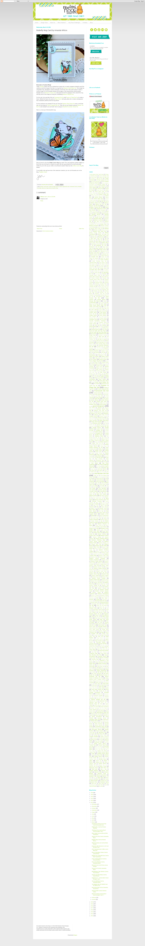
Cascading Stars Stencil (95, 269)
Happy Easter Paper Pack (101, 419)
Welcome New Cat (103, 764)
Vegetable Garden (93, 759)
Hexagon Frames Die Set (94, 438)
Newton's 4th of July (93, 535)
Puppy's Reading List (99, 640)
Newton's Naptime (95, 575)
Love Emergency (103, 487)
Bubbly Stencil (103, 249)
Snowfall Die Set (103, 690)
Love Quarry (92, 489)
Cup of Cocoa (103, 319)
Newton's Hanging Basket (101, 564)
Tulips (93, 753)
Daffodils (104, 325)
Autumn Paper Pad (98, 198)
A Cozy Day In (94, 177)
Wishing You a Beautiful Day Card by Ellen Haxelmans (100, 856)
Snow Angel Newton (103, 685)
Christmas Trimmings (93, 295)
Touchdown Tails (98, 742)
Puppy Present (100, 637)
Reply (41, 200)
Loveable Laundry (102, 489)
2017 (92, 907)
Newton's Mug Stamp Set (70, 88)
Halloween (100, 407)
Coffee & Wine (101, 302)
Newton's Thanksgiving (103, 593)
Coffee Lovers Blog (77, 165)
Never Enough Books (104, 515)
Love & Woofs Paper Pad (102, 484)
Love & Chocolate (100, 481)
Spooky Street (100, 711)
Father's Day (104, 363)
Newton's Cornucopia (97, 554)
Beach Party (96, 213)
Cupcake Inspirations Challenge (97, 320)
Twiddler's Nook (43, 172)
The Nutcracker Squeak (104, 737)
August (93, 812)
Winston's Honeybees (101, 775)
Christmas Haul (103, 285)
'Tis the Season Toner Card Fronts (96, 174)
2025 (92, 794)
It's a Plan (98, 466)
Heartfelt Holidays (98, 431)
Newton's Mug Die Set (68, 94)
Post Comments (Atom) (48, 231)
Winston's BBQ (98, 772)
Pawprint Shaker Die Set (95, 613)
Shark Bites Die (100, 666)
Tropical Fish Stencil (102, 750)
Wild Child (94, 769)
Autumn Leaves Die (104, 194)
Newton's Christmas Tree (94, 552)
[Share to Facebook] (61, 184)
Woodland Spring (104, 782)
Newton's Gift (100, 562)
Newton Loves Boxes (101, 526)
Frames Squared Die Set (53, 105)
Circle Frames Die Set (99, 297)
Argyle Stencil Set (99, 188)
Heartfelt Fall (99, 430)
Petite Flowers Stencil (99, 618)
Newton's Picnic (105, 579)
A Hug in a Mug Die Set (96, 178)
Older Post (81, 228)
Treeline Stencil (98, 747)
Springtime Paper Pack (94, 719)
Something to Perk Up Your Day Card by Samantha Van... (99, 824)
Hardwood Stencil (97, 423)
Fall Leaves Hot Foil (99, 353)
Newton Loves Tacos (94, 531)
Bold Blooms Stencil (96, 244)
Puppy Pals (100, 636)
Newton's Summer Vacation (102, 591)
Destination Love (92, 336)
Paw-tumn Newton (103, 612)
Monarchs (44, 188)
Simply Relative (99, 669)
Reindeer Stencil (101, 646)
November (94, 806)
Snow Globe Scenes (104, 688)
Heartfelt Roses (98, 434)
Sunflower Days (105, 727)
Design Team (44, 22)
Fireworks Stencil (99, 370)
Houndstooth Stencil (100, 460)
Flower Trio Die (93, 380)
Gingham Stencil (93, 404)
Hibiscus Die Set (105, 438)
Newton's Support (96, 592)
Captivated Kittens (93, 262)
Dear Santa (104, 329)
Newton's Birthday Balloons (102, 538)
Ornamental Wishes (104, 602)
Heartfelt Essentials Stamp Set (70, 106)
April (93, 820)
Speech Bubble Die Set (98, 699)
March (93, 822)
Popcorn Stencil (104, 628)
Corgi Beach (103, 312)
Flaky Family (103, 372)
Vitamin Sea (98, 760)
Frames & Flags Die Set (72, 97)
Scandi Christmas (103, 652)
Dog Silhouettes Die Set (99, 340)
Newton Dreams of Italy (96, 521)
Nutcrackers (91, 598)
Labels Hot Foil (102, 471)
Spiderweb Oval (103, 701)
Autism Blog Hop (100, 190)
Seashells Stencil (102, 656)
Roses (96, 650)
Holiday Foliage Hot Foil (99, 444)
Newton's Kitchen (92, 569)
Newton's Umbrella (105, 595)
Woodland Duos (103, 780)
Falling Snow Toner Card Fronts (102, 357)
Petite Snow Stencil (99, 621)
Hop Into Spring (100, 457)
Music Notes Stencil (102, 509)
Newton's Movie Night (94, 574)
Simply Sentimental (101, 670)
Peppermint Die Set (96, 616)
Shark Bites (92, 666)
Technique (95, 735)
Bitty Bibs (94, 236)
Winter (94, 777)
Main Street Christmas (104, 495)
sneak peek (105, 683)
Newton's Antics (104, 535)
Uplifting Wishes (98, 756)
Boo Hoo (91, 245)
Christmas (104, 278)
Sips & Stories (92, 672)
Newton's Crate (94, 557)
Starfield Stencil (94, 720)
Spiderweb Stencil (93, 702)
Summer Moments (98, 725)
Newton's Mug (55, 188)
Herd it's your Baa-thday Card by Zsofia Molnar (99, 875)
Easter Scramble (92, 345)
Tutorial (93, 754)
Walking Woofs (99, 762)
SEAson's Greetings (104, 657)
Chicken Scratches (95, 278)
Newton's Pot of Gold (95, 581)
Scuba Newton (103, 653)
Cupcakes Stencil (103, 322)
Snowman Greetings (98, 695)
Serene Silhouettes (99, 662)
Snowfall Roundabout (94, 692)
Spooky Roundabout (104, 706)
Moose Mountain (105, 506)
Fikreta (42, 196)
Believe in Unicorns (98, 220)
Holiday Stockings (100, 454)
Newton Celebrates (93, 519)
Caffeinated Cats (105, 254)
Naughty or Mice (104, 514)
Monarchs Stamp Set (50, 92)
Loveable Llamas (93, 491)
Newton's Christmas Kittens (101, 551)
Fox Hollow (96, 383)
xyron (106, 784)
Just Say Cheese (102, 469)
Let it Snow (100, 477)
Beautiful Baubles (105, 212)
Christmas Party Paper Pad (103, 286)
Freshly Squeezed (98, 394)
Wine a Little (104, 769)
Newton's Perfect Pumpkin (99, 578)
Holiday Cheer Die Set (97, 443)
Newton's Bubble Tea (99, 548)
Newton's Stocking (93, 589)
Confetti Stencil (93, 312)
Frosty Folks (100, 395)
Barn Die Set (106, 205)
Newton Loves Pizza (102, 529)
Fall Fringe (103, 352)
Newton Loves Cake (94, 528)
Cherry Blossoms (105, 276)
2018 (92, 906)
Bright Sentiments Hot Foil (101, 248)
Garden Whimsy (94, 400)
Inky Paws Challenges (74, 22)
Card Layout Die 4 (100, 266)
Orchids (98, 599)
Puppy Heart (92, 636)
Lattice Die (96, 475)
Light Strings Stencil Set (99, 478)
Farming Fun (96, 362)
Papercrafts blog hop (102, 606)
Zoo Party (101, 786)
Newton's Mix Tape (102, 572)
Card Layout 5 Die (93, 263)
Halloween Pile (92, 411)
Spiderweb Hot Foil (93, 701)
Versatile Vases (102, 759)
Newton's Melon (92, 572)
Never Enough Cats (95, 516)
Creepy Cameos (103, 318)
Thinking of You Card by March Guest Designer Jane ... (99, 831)
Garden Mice (97, 398)
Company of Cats (92, 311)
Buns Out (105, 252)
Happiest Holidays (103, 416)
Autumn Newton (98, 197)
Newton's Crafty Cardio (104, 555)
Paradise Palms (93, 608)
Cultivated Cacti (93, 319)
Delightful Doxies (102, 333)
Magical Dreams (93, 495)
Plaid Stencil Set (102, 625)
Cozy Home (101, 316)
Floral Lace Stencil (99, 377)
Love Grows (92, 488)
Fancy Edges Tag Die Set (96, 361)
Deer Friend (93, 333)
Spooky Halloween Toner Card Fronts (101, 705)
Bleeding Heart (92, 239)
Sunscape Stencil (96, 729)
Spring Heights (98, 715)
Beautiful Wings (97, 218)
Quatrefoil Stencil (92, 643)
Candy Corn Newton (93, 258)
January (94, 899)
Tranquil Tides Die (102, 745)
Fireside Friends (98, 369)
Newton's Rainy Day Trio (102, 583)
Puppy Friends (104, 635)
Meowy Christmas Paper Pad (102, 499)
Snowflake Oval (99, 693)
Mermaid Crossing (96, 501)
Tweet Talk (99, 755)
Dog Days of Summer (102, 339)
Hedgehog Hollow (99, 436)
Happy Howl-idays (93, 420)
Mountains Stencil (103, 508)
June (93, 816)
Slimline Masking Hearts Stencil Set (96, 680)
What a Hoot (103, 766)
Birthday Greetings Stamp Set (103, 227)
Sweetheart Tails (102, 732)
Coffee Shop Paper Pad (104, 308)
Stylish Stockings (98, 723)
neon (97, 515)
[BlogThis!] (58, 184)
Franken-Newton (97, 393)
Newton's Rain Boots (98, 582)
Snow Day (101, 686)
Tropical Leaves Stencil (103, 752)
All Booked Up (103, 185)
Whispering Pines (93, 767)
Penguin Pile (97, 615)
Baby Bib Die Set (105, 201)
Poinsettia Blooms (102, 626)
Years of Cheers (93, 786)
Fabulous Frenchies (94, 350)
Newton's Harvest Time (98, 566)
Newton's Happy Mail (94, 565)
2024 (92, 796)
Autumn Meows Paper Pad (97, 195)
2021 (92, 802)
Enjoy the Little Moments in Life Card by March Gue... (100, 847)
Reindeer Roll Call (92, 646)
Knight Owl (106, 470)
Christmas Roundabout (95, 289)
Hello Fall (97, 437)
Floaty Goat (94, 376)
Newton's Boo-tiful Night (100, 545)
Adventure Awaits (101, 184)
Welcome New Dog (93, 766)
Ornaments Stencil (95, 603)
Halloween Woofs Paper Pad (100, 414)
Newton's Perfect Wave (94, 579)
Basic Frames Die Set (97, 207)
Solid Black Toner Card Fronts (102, 698)
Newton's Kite (100, 569)
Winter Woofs (106, 779)
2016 (92, 909)
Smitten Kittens (97, 683)
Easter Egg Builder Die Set (101, 342)
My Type (101, 511)
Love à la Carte (93, 485)
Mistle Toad (95, 505)
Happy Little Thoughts (96, 421)
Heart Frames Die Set (103, 426)
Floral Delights (101, 376)
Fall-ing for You (102, 355)
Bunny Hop (92, 251)
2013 (92, 915)
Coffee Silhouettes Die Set (97, 309)
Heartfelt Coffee (99, 429)
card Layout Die (102, 265)
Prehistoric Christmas (102, 630)
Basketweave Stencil (101, 208)
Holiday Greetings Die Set (95, 447)
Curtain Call (101, 323)
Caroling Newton (103, 268)
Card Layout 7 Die (93, 265)
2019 (92, 904)
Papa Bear (91, 606)
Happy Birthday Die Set (99, 417)
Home (36, 22)
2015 (92, 911)
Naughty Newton (93, 514)
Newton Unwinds (102, 534)
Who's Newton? (62, 22)
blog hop (100, 239)
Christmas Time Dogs (97, 290)
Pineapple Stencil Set (98, 623)
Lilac (106, 478)
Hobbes (96, 441)
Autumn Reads (101, 200)
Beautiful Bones (100, 215)
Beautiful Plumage (99, 217)
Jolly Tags (106, 467)
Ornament (91, 600)
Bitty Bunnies (101, 237)
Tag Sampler (92, 733)
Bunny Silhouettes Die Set (103, 251)
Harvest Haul (92, 424)
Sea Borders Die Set (95, 655)
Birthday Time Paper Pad (103, 234)
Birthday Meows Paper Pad (97, 228)
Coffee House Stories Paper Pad (97, 305)
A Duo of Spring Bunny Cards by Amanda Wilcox (99, 859)
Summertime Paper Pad (100, 726)
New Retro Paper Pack (96, 518)
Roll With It (91, 650)
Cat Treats (97, 273)
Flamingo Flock (92, 373)
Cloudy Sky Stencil (94, 301)
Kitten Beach (92, 470)
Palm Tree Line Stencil (102, 605)
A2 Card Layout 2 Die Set (102, 180)
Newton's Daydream (94, 559)
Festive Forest (99, 366)
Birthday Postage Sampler (95, 232)
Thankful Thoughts (93, 736)
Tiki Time (101, 739)
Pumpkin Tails (96, 635)
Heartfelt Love (99, 433)
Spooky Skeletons (93, 709)
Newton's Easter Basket (96, 561)
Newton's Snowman (102, 588)
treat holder (91, 746)
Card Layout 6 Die (103, 263)
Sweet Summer (99, 730)
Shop (91, 22)
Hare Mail (105, 423)
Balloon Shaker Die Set (96, 202)
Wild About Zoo (105, 767)
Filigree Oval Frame (100, 368)
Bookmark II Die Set (94, 247)
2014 (92, 913)
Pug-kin (107, 632)
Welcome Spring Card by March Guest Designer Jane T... (99, 894)
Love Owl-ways (102, 488)
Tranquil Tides (92, 745)
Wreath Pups (100, 784)
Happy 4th (91, 417)
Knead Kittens (99, 470)
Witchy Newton (94, 780)
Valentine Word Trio (103, 757)
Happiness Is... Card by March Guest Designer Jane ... (100, 878)
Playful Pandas (92, 626)
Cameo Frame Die (105, 255)
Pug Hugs (101, 632)
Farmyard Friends (105, 362)
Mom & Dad (104, 505)
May (93, 818)
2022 (92, 800)
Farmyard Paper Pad (95, 363)
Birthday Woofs (94, 235)
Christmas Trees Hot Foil (101, 293)
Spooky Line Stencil (95, 706)
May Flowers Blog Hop (98, 498)
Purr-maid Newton (100, 642)
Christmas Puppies (105, 287)
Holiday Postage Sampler (96, 453)
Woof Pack (94, 783)
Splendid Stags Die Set (95, 703)
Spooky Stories (92, 710)
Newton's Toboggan (95, 595)
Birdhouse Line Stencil (99, 222)
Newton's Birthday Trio (104, 542)
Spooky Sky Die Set (103, 709)
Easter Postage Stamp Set (101, 343)
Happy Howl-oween (104, 420)
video (90, 760)
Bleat (106, 238)
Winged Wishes (93, 770)
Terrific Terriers (103, 735)
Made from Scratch (101, 494)
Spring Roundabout (97, 716)
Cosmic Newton (102, 313)
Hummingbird (99, 461)
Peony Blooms (105, 615)
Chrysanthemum (99, 296)
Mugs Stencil (58, 99)
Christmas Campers (98, 280)
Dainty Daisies (92, 326)
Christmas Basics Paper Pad (95, 279)
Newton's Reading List (94, 585)
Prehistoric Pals (92, 632)
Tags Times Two (100, 733)
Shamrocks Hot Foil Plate (102, 664)
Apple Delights (102, 187)
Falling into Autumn (94, 356)
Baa (99, 201)
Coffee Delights (103, 303)
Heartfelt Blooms (97, 427)
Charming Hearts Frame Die (95, 275)
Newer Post (39, 228)
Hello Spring (104, 437)
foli (92, 382)
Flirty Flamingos (105, 375)
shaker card (91, 664)
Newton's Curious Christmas (97, 558)
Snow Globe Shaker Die (97, 689)
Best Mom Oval (98, 221)
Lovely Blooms (103, 491)
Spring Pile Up (106, 715)
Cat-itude (104, 273)
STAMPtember (106, 719)
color (106, 309)
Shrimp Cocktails (104, 667)
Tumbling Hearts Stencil (103, 753)
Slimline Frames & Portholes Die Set (99, 675)
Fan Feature (94, 359)
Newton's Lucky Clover (101, 571)
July (93, 814)
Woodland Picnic (93, 782)
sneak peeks (94, 685)
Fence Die (91, 365)
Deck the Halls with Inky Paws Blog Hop (99, 332)
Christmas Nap (92, 286)
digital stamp (101, 336)
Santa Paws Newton (104, 650)
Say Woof (94, 652)
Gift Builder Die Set (102, 402)
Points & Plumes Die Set (94, 628)
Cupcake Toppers (93, 322)
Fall (91, 352)
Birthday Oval (97, 229)
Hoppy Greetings (99, 458)
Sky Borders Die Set (103, 672)
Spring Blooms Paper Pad (102, 712)
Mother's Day (94, 508)
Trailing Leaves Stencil (100, 743)
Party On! (102, 608)
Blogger (75, 935)
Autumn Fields (101, 192)
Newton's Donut (105, 559)
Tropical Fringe (92, 752)
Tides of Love (94, 739)
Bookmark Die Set (101, 245)
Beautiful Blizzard (96, 214)
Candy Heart (95, 259)
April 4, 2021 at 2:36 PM (49, 196)
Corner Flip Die (92, 313)
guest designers (98, 406)
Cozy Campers (92, 316)
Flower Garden (102, 379)
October (94, 808)
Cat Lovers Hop (96, 272)
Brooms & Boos (93, 249)
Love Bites (102, 485)
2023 (92, 798)
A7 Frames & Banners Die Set (99, 182)
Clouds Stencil (101, 299)
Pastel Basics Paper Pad (98, 609)
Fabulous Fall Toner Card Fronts (101, 349)
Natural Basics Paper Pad (101, 512)
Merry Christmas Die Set (101, 502)
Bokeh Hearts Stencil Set (94, 242)
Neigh (92, 515)
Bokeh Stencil (105, 242)
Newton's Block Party (96, 544)
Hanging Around (93, 416)
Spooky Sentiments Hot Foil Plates (99, 708)
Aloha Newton (92, 187)
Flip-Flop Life (97, 375)
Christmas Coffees (99, 282)
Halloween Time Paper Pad (96, 413)
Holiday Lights (98, 451)
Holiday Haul (101, 448)
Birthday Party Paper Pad (99, 231)
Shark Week (96, 667)
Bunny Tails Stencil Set (96, 252)
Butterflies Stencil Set (94, 254)
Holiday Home (98, 450)
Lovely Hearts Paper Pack (95, 492)
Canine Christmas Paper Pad (99, 261)
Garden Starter (105, 398)
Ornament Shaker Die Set (100, 600)
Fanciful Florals (102, 359)
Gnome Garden (102, 404)
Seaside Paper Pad (93, 657)
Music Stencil (92, 511)
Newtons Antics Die (103, 596)
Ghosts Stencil (92, 402)
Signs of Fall (91, 669)
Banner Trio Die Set (44, 186)
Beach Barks (101, 211)
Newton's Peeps (105, 576)
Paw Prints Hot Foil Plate (99, 610)
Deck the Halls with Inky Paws (97, 330)
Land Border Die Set (101, 473)
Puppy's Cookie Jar (100, 639)
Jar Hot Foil (99, 467)
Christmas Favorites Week (101, 283)
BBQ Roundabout (101, 210)
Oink (97, 598)
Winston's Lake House (94, 776)
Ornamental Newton (93, 602)
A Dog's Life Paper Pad (104, 177)
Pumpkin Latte (94, 633)
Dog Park (91, 340)
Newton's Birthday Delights (95, 541)
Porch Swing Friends (94, 629)
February (94, 897)
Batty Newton (92, 210)
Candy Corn (104, 256)
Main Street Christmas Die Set (97, 496)
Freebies (85, 22)
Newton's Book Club (94, 547)
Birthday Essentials (93, 225)
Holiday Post (106, 451)
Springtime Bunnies (102, 718)
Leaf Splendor (104, 475)
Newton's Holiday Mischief (100, 568)
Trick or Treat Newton (99, 749)
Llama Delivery (99, 480)
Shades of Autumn (102, 663)
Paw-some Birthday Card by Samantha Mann (98, 862)
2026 (92, 792)
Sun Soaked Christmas (94, 727)
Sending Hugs (95, 659)
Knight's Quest (94, 471)
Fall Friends (96, 352)
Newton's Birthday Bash (98, 540)
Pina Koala (99, 622)
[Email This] (56, 184)
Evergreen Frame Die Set (95, 348)
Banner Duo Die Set (101, 204)
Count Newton (102, 315)
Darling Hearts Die (95, 329)
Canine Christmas (104, 259)
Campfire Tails (94, 256)
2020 (92, 902)
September (94, 810)
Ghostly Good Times (101, 401)
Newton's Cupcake (103, 557)
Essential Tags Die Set (102, 346)
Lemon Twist (92, 477)
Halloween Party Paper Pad (100, 410)
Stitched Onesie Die (97, 722)
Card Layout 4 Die (103, 262)
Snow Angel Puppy (93, 686)
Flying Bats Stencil (104, 380)
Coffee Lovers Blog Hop (95, 306)
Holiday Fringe (103, 446)
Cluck (104, 301)
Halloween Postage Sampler (103, 411)
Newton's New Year (96, 576)
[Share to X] (59, 184)
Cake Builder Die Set (95, 255)
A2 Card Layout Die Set (96, 181)
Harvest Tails (100, 424)
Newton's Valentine (94, 596)
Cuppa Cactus (92, 323)
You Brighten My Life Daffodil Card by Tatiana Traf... (99, 885)
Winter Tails (98, 779)
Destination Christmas (102, 335)
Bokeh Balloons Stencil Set (101, 241)
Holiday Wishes (97, 456)
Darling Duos (105, 328)
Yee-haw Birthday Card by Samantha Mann (98, 881)
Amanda (42, 86)
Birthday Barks (103, 224)
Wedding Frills (92, 764)
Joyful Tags (93, 469)
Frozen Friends (98, 397)
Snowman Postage (98, 696)
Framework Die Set (59, 97)
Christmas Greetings (93, 285)
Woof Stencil (101, 783)
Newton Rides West (98, 532)
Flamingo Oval (101, 373)
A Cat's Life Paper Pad (104, 175)
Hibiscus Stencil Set (95, 440)
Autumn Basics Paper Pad (101, 191)
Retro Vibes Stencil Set (102, 649)
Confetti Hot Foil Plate (102, 311)
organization (104, 599)
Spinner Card (104, 702)
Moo (98, 506)
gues (90, 406)
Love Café (95, 487)
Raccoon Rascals (102, 643)
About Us (52, 22)
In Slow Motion (93, 463)
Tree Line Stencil (99, 746)
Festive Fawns (99, 365)
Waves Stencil (102, 763)
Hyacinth (105, 461)
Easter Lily (91, 343)
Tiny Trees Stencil (99, 740)
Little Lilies (91, 480)
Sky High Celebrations (96, 673)
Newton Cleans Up (105, 519)
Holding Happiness (104, 441)
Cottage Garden (93, 315)
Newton (105, 518)
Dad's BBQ (97, 325)
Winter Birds (100, 777)
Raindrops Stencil (93, 645)
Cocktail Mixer (92, 302)
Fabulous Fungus (105, 350)
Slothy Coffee (98, 682)
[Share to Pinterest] (63, 184)
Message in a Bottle (93, 504)
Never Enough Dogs (104, 516)
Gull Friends (92, 407)
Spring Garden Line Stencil (96, 713)
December (94, 804)
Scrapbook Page (93, 653)
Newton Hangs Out (99, 525)
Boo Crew (104, 244)
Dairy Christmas (101, 326)
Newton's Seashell (98, 586)
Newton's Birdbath (97, 537)
